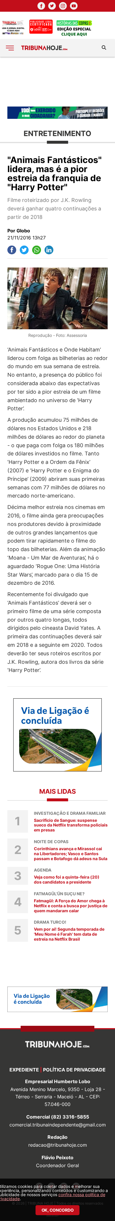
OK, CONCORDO (58, 1210)
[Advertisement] (57, 81)
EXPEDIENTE (24, 1070)
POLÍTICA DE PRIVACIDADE (74, 1070)
